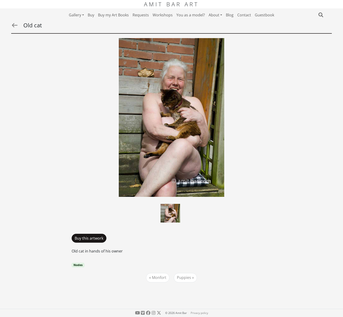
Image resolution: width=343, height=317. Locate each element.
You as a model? (190, 15)
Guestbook (264, 15)
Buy (91, 15)
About (214, 15)
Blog (230, 15)
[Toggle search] (321, 15)
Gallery (75, 15)
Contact (244, 15)
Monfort (159, 277)
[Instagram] (153, 313)
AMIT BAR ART (171, 4)
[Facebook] (148, 313)
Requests (141, 15)
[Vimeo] (143, 313)
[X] (158, 313)
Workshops (163, 15)
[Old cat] (171, 117)
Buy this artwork (89, 238)
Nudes (78, 265)
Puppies (184, 277)
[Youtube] (137, 313)
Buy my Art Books (113, 15)
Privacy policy (199, 313)
